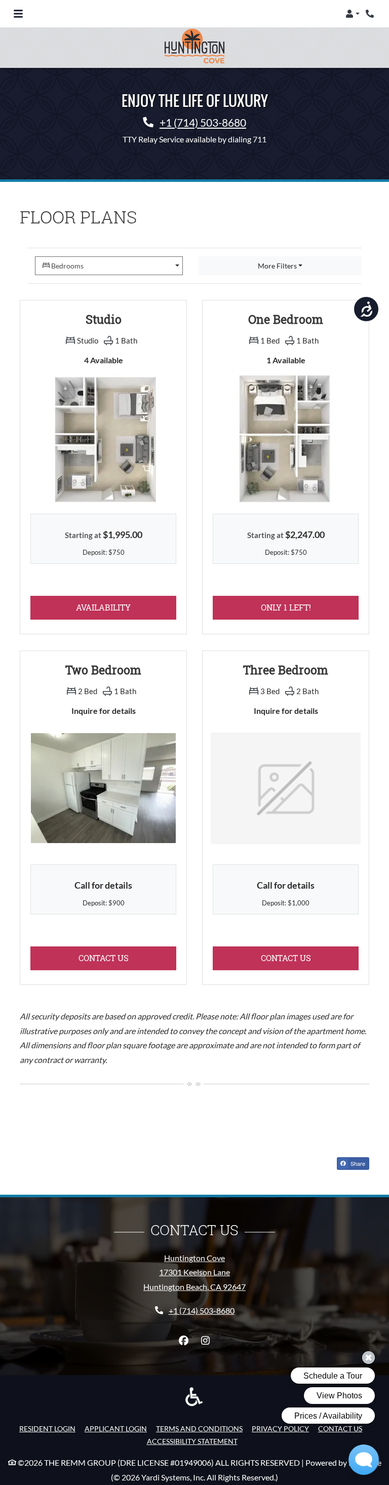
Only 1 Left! (310, 607)
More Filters (277, 265)
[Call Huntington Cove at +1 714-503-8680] (371, 13)
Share (357, 1163)
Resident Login (47, 1428)
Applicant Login (116, 1428)
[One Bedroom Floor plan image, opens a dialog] (286, 438)
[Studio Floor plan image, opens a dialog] (103, 438)
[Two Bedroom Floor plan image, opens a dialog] (103, 788)
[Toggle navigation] (18, 13)
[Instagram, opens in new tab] (206, 1340)
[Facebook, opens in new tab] (184, 1340)
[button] (352, 13)
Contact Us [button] (127, 957)
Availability (126, 607)
